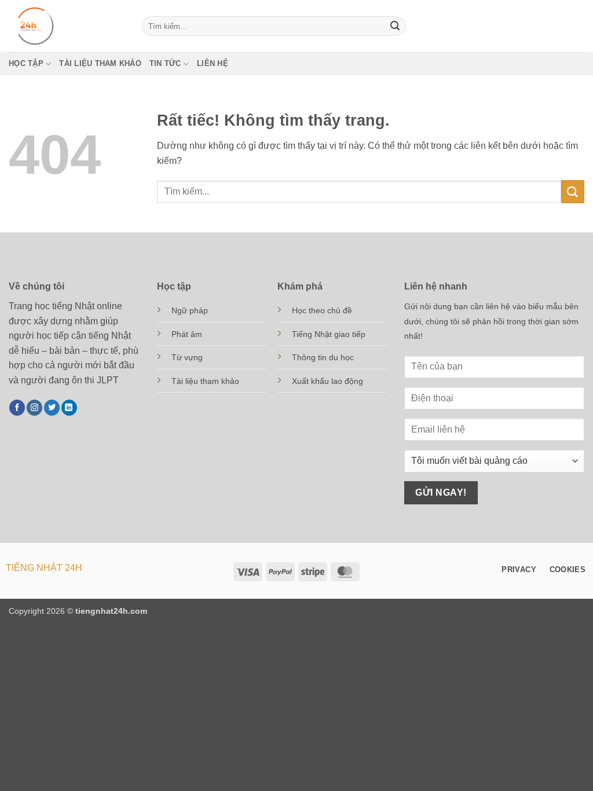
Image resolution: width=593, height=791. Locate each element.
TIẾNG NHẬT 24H (44, 568)
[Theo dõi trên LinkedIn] (69, 408)
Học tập (26, 63)
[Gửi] (395, 26)
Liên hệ (212, 63)
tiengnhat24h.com (111, 611)
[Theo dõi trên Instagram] (34, 408)
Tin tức (165, 63)
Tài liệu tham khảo (100, 63)
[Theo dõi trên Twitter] (52, 408)
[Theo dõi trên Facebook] (17, 408)
